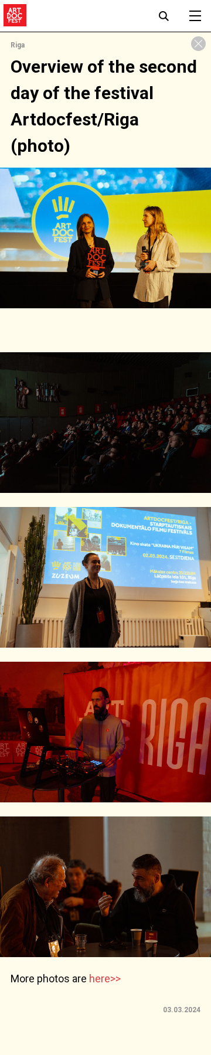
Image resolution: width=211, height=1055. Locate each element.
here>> (105, 978)
